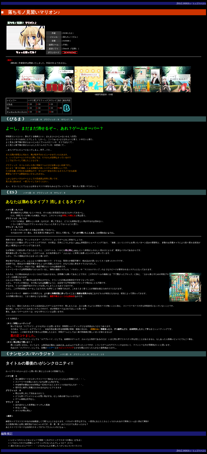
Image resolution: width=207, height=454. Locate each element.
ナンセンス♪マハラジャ (17, 112)
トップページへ (199, 3)
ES (8, 108)
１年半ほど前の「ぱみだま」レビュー (57, 345)
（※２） (76, 250)
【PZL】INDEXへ (183, 3)
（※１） (78, 243)
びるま (10, 104)
